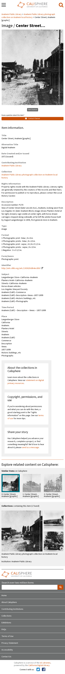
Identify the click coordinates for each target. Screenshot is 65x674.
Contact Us (6, 656)
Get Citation (32, 109)
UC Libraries (45, 662)
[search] (61, 5)
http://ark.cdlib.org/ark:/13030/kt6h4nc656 (21, 268)
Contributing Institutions (12, 609)
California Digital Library (39, 665)
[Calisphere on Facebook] (43, 669)
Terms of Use (7, 636)
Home (4, 595)
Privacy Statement (10, 643)
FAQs (4, 629)
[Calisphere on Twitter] (38, 669)
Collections (6, 615)
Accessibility (7, 649)
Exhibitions (6, 622)
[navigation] (4, 5)
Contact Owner (34, 118)
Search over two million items (18, 582)
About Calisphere (9, 602)
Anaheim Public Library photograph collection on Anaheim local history (28, 16)
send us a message (30, 447)
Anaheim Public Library (12, 14)
